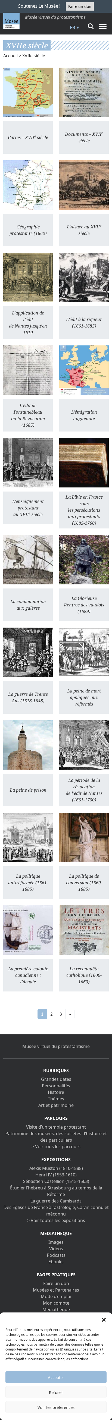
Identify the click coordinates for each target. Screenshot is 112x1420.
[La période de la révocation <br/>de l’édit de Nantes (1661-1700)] (84, 745)
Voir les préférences (56, 1407)
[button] (104, 1319)
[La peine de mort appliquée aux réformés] (84, 652)
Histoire (56, 1092)
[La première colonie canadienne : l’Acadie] (28, 930)
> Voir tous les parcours (56, 1147)
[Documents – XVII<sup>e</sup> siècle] (84, 92)
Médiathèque (56, 1309)
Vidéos (56, 1249)
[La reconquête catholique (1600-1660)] (84, 930)
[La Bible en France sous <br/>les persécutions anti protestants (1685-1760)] (84, 462)
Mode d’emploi (56, 1296)
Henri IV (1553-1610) (56, 1175)
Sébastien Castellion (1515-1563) (56, 1181)
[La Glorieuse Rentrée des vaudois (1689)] (84, 559)
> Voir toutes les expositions (56, 1220)
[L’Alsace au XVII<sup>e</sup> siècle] (84, 185)
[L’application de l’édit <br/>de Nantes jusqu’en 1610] (28, 277)
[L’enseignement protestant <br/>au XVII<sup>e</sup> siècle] (28, 462)
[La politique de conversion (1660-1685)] (84, 837)
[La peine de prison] (28, 745)
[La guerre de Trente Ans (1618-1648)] (28, 652)
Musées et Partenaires (56, 1290)
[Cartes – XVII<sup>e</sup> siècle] (28, 92)
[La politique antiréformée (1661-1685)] (28, 837)
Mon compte (56, 1303)
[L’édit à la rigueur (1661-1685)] (84, 277)
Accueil (10, 56)
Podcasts (56, 1255)
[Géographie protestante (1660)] (28, 185)
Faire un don (79, 6)
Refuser (56, 1392)
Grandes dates (56, 1079)
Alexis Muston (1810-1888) (56, 1168)
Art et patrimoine (56, 1105)
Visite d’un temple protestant (56, 1127)
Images (56, 1242)
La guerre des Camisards (56, 1201)
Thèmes (56, 1099)
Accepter (56, 1377)
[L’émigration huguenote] (84, 370)
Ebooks (56, 1262)
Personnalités (56, 1086)
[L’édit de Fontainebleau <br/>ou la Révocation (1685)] (28, 370)
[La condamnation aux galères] (28, 559)
